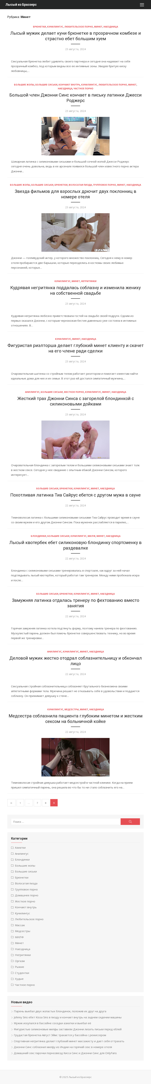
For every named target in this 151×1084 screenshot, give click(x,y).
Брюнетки (39, 26)
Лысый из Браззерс (21, 4)
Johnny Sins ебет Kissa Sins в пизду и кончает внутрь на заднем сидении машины (68, 1017)
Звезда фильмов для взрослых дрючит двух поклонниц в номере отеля (75, 194)
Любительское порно (78, 26)
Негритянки (88, 281)
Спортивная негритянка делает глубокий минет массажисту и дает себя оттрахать (69, 1041)
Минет (98, 26)
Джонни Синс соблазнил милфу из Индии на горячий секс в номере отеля (63, 1047)
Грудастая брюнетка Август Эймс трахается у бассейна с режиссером (60, 1035)
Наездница (110, 26)
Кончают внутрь (69, 84)
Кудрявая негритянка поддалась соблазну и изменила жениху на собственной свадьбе (75, 290)
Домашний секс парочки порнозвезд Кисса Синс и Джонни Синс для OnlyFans (65, 1053)
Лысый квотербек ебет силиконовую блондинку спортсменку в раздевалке (75, 545)
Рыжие (19, 967)
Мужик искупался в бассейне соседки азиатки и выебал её (52, 1023)
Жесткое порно (74, 392)
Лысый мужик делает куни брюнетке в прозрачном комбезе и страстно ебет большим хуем (75, 36)
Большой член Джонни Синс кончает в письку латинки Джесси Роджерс (75, 97)
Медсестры (71, 709)
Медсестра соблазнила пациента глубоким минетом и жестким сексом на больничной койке (76, 718)
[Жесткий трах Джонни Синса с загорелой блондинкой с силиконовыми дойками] (75, 440)
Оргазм (20, 961)
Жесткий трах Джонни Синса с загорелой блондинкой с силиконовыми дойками (75, 401)
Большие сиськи (46, 84)
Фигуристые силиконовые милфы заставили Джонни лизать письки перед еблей (68, 1029)
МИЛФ (91, 536)
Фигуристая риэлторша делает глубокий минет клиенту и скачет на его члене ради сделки (76, 348)
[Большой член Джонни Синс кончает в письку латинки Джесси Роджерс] (75, 136)
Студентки (22, 973)
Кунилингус (55, 26)
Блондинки (38, 536)
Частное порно (83, 88)
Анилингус (32, 392)
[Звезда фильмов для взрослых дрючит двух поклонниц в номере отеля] (75, 232)
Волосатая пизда (80, 184)
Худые (19, 979)
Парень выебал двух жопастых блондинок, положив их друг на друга (60, 1011)
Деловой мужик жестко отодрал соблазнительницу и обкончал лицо (75, 661)
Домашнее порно (26, 895)
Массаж (20, 925)
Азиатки (20, 847)
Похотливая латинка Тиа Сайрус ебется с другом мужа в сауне (75, 495)
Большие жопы (24, 84)
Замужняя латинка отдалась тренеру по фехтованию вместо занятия (75, 603)
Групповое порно (104, 184)
